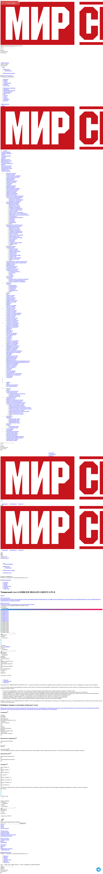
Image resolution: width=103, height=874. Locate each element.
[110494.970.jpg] (5, 619)
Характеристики (7, 681)
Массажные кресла (55, 599)
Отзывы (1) (6, 682)
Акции (2, 825)
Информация (4, 842)
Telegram (5, 80)
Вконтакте (5, 79)
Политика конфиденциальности (8, 834)
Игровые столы (7, 600)
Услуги (2, 827)
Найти (2, 867)
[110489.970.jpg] (5, 618)
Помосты (81, 599)
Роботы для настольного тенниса (8, 604)
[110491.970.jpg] (5, 610)
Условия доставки (5, 832)
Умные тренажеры (15, 600)
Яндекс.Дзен (6, 85)
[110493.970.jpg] (5, 614)
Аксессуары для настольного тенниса (25, 604)
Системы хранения (27, 599)
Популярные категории (6, 836)
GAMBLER (7, 646)
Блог (2, 847)
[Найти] (2, 49)
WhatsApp (5, 84)
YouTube (5, 81)
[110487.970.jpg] (5, 615)
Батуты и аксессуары (89, 599)
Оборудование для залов (6, 848)
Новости (3, 846)
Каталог (2, 824)
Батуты (2, 841)
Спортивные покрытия (73, 599)
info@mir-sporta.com (6, 580)
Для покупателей (5, 828)
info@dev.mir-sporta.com (7, 75)
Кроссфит (34, 599)
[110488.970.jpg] (5, 613)
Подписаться (23, 823)
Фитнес (38, 599)
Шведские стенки (64, 599)
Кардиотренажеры (5, 599)
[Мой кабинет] (1, 502)
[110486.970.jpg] (5, 612)
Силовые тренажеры (14, 599)
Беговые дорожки (5, 838)
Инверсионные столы (45, 599)
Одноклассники (7, 83)
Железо (21, 599)
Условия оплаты (4, 831)
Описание (5, 680)
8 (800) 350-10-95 (5, 62)
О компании (3, 844)
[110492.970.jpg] (5, 617)
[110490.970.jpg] (5, 620)
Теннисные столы (5, 839)
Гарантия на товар (5, 833)
